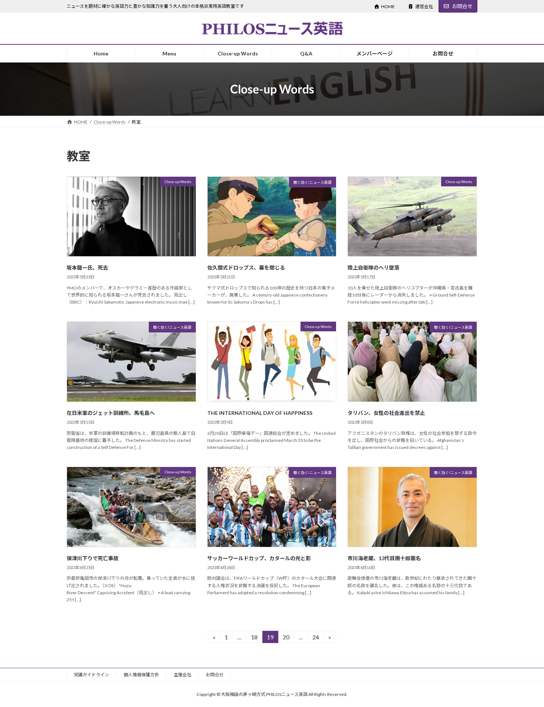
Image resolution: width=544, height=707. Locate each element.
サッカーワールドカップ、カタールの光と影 (259, 558)
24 (315, 638)
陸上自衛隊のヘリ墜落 (373, 267)
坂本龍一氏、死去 (87, 267)
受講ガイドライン (91, 674)
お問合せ (462, 6)
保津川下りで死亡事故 (92, 558)
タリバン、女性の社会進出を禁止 (386, 413)
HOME (388, 6)
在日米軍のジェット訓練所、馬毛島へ (111, 413)
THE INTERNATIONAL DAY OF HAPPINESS (259, 413)
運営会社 (424, 6)
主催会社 (182, 674)
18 (254, 638)
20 (285, 638)
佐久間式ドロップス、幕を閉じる (246, 267)
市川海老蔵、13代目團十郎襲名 (384, 558)
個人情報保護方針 (141, 674)
